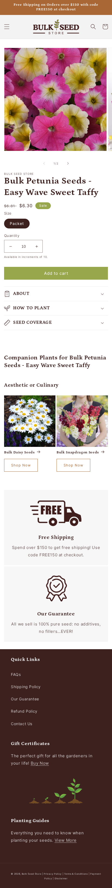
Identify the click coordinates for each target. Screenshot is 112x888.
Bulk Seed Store (32, 873)
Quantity (11, 235)
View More (66, 840)
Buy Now (40, 763)
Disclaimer (61, 878)
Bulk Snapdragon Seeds (78, 452)
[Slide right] (68, 163)
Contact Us (21, 723)
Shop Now (21, 465)
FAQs (16, 674)
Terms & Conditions (76, 873)
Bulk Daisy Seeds (19, 452)
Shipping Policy (26, 686)
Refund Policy (24, 711)
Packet (17, 223)
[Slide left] (44, 163)
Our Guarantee (25, 699)
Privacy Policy (53, 873)
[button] (7, 27)
